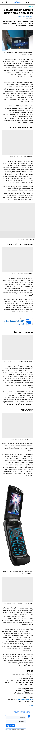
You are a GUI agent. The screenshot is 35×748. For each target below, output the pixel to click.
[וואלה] (17, 2)
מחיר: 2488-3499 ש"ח (25, 699)
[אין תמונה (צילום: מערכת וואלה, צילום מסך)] (17, 222)
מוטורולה (31, 705)
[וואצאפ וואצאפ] (6, 2)
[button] (27, 2)
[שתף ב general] (3, 2)
